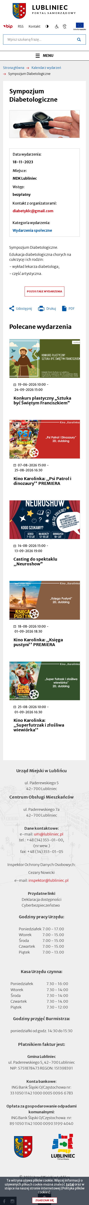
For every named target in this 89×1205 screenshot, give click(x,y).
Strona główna (13, 68)
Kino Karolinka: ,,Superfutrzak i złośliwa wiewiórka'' (38, 725)
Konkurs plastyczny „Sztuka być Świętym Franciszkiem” (42, 400)
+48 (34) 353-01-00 (44, 840)
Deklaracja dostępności (41, 899)
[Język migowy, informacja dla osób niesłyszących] (56, 26)
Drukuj (47, 309)
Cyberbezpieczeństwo (41, 905)
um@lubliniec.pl (48, 834)
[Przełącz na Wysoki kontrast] (48, 26)
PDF (72, 309)
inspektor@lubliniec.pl (49, 880)
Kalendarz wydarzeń (46, 68)
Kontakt (34, 26)
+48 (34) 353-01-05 (45, 851)
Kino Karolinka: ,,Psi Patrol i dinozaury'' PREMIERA (42, 481)
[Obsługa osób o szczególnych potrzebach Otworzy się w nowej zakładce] (64, 26)
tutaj (70, 1184)
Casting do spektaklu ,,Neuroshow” (35, 561)
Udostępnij (24, 309)
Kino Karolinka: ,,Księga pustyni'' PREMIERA (38, 642)
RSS (21, 26)
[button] (44, 124)
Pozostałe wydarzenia (44, 291)
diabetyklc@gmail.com (33, 211)
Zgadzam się (44, 1200)
